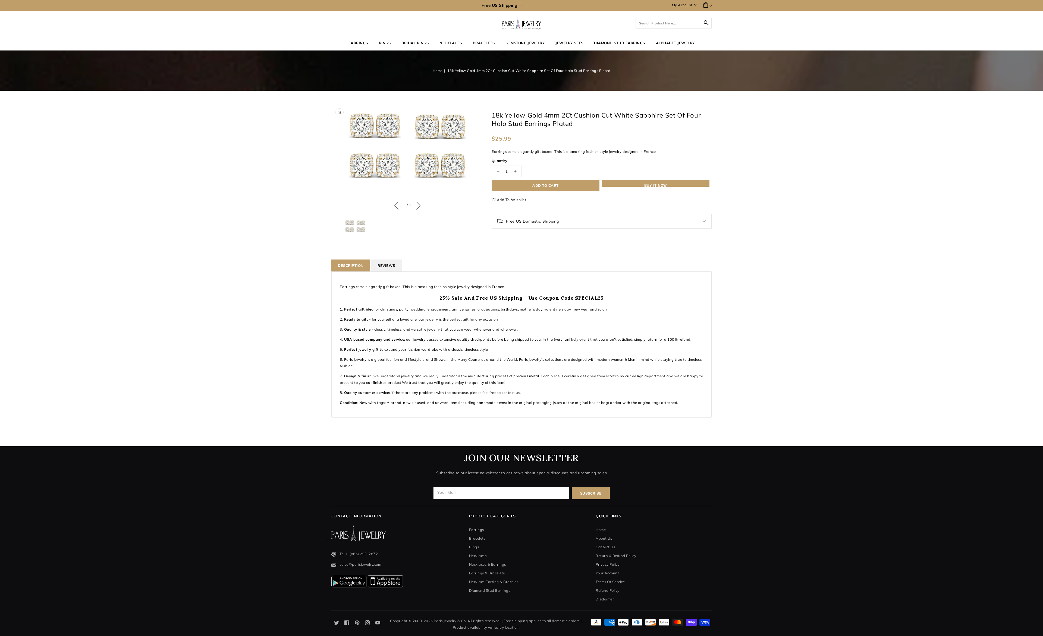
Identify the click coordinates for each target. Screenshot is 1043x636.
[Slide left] (397, 204)
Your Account (607, 573)
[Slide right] (417, 204)
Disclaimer (605, 599)
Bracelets (484, 43)
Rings (385, 43)
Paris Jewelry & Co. (450, 621)
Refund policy (608, 590)
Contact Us (605, 547)
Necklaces (450, 43)
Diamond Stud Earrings (489, 590)
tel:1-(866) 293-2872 (359, 554)
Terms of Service (610, 582)
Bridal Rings (415, 43)
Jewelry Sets (569, 43)
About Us (604, 538)
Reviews (386, 265)
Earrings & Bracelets (487, 573)
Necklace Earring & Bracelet (493, 582)
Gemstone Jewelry (525, 43)
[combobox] (674, 23)
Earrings (358, 43)
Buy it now (655, 185)
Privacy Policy (608, 564)
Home (438, 70)
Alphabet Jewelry (675, 43)
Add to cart (545, 185)
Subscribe (591, 493)
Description (351, 265)
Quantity (499, 161)
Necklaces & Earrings (487, 564)
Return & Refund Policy (616, 555)
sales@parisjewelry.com (360, 564)
